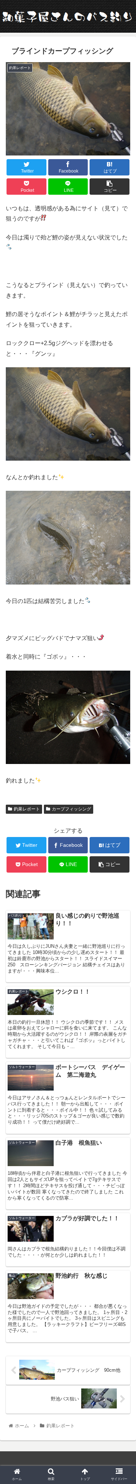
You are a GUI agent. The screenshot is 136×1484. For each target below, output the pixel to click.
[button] (121, 931)
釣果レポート (27, 809)
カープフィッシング (71, 809)
